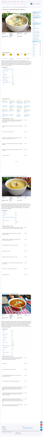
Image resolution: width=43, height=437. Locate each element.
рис (3, 332)
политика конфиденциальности (28, 427)
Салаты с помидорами (36, 32)
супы (3, 34)
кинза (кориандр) (5, 80)
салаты (34, 45)
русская (11, 37)
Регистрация (38, 3)
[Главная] (5, 1)
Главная (4, 7)
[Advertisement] (16, 45)
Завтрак (34, 19)
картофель (4, 75)
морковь (4, 215)
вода (3, 72)
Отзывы (22, 1)
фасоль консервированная (7, 69)
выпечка (34, 51)
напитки (34, 54)
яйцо (3, 218)
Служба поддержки (18, 433)
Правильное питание (36, 39)
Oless (25, 34)
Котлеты (34, 29)
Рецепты (10, 1)
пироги (34, 48)
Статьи (18, 1)
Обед (33, 20)
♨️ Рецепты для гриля (36, 15)
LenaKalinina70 (27, 315)
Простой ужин (35, 21)
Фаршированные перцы (36, 35)
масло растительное (6, 77)
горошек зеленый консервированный (8, 217)
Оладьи (34, 25)
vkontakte (4, 427)
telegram (4, 428)
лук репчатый (5, 74)
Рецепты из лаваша (36, 31)
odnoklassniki (5, 429)
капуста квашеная (5, 70)
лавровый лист (5, 347)
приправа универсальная (7, 345)
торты (34, 50)
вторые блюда (35, 44)
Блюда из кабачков (36, 28)
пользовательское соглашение (28, 428)
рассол (4, 340)
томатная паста (5, 342)
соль (3, 84)
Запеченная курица (36, 36)
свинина (4, 330)
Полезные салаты (35, 33)
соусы (34, 55)
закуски (34, 47)
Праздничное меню (36, 38)
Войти (34, 3)
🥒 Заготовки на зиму (36, 14)
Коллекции (14, 1)
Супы (11, 7)
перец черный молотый (6, 82)
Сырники (34, 26)
